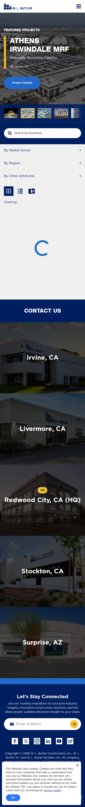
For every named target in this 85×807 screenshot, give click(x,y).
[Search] (10, 133)
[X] (26, 741)
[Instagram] (37, 741)
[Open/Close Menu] (78, 6)
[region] (42, 114)
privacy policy (52, 790)
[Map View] (31, 191)
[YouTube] (59, 741)
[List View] (20, 191)
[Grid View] (8, 191)
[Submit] (74, 724)
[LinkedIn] (48, 741)
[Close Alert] (77, 765)
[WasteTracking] (70, 741)
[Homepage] (18, 6)
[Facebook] (15, 741)
